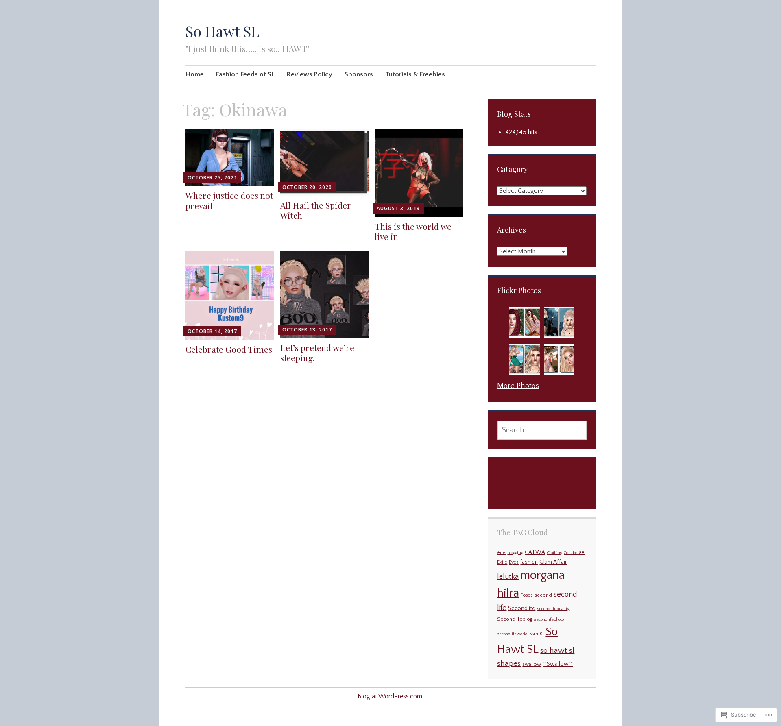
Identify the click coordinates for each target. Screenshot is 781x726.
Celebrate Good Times (228, 349)
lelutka (508, 577)
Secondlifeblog (514, 619)
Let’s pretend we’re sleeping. (317, 352)
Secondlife (521, 608)
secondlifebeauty (553, 608)
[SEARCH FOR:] (542, 430)
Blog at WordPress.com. (390, 696)
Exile (502, 562)
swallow (531, 664)
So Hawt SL (222, 31)
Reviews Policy (309, 74)
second (543, 595)
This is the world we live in (413, 231)
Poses (527, 595)
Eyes (514, 562)
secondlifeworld (512, 634)
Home (194, 74)
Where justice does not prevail (229, 200)
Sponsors (359, 74)
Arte (501, 552)
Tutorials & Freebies (415, 74)
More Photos (518, 386)
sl (542, 633)
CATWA (535, 552)
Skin (533, 634)
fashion (529, 562)
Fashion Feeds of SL (245, 74)
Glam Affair (553, 562)
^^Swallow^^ (558, 664)
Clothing (554, 552)
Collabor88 (574, 552)
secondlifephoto (549, 619)
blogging (515, 552)
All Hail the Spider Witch (315, 210)
